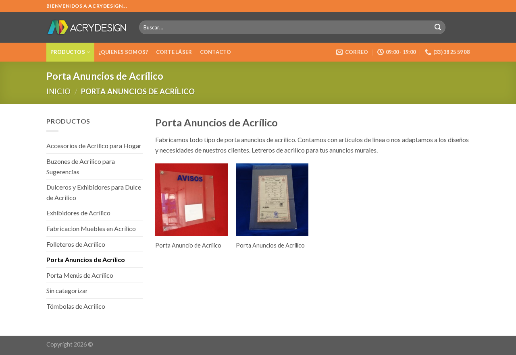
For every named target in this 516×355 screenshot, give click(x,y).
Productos (67, 52)
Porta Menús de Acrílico (79, 275)
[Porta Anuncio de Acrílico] (191, 199)
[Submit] (438, 27)
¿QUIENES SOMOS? (123, 52)
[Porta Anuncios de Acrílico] (272, 199)
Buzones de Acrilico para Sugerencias (80, 166)
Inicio (58, 91)
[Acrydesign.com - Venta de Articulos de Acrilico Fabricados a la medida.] (86, 27)
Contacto (215, 52)
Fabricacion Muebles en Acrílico (91, 228)
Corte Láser (174, 52)
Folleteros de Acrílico (75, 244)
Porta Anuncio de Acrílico (188, 245)
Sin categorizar (67, 290)
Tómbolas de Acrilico (75, 306)
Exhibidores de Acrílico (78, 213)
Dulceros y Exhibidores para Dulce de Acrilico (93, 192)
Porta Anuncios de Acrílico (85, 259)
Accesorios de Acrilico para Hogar (93, 145)
